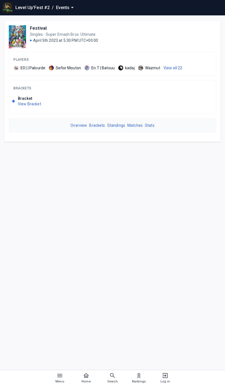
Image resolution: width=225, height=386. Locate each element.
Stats (149, 125)
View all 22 (173, 68)
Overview (79, 125)
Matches (135, 125)
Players (21, 60)
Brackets (22, 88)
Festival (38, 28)
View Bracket (29, 104)
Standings (116, 125)
